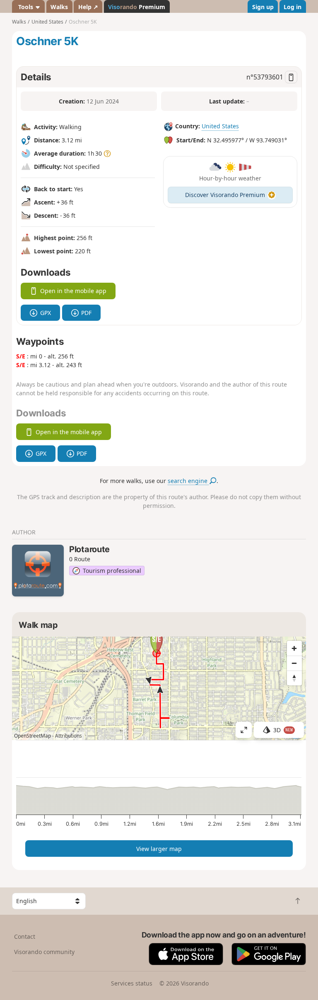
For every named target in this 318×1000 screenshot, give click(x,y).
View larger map (159, 849)
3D (283, 730)
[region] (159, 688)
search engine (188, 481)
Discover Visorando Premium (225, 195)
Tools (26, 7)
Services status (131, 983)
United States (220, 126)
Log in (292, 7)
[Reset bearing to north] (294, 678)
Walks (59, 7)
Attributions (68, 735)
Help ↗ (88, 7)
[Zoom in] (294, 648)
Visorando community (44, 952)
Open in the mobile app (73, 291)
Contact (24, 936)
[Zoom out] (294, 663)
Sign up (263, 7)
